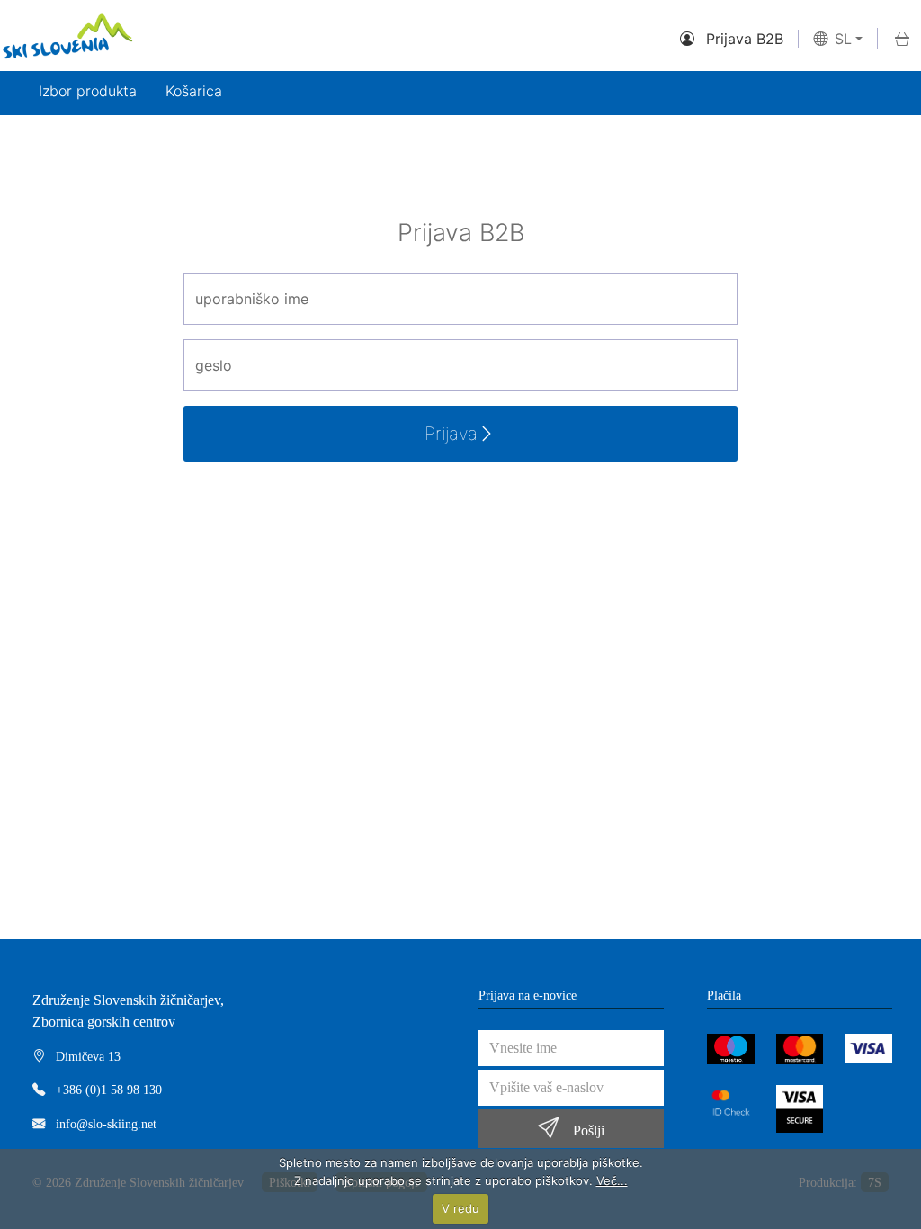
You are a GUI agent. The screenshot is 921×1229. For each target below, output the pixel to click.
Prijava (451, 433)
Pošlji (588, 1130)
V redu (460, 1208)
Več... (612, 1180)
